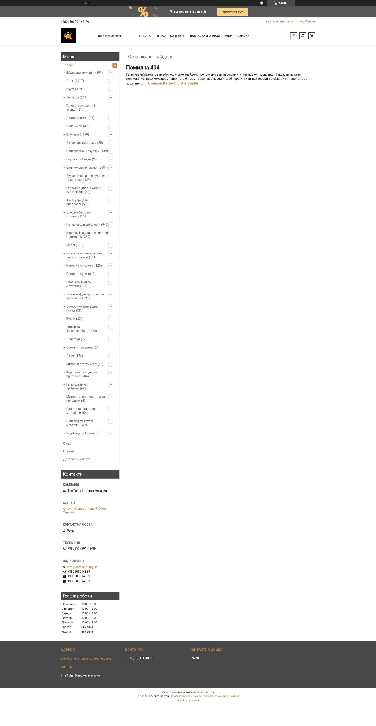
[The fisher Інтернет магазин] (77, 35)
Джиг (70, 355)
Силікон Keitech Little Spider (173, 83)
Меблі (70, 245)
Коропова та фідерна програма (81, 374)
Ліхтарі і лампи (76, 118)
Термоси (72, 97)
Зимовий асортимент (81, 364)
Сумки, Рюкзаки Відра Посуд (82, 308)
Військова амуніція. (80, 72)
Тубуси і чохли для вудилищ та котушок (86, 177)
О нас (161, 35)
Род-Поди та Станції (81, 433)
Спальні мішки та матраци (78, 284)
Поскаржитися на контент (188, 696)
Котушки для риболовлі (83, 224)
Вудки (70, 318)
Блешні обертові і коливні (78, 214)
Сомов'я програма (79, 347)
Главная (146, 35)
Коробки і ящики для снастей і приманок (87, 235)
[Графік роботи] (293, 35)
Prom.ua (209, 692)
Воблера (72, 134)
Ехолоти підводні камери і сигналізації (85, 190)
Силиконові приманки (81, 167)
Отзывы (68, 451)
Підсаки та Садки (78, 159)
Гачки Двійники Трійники (77, 386)
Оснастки (73, 339)
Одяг (70, 81)
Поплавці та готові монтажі (79, 423)
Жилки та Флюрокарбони (77, 329)
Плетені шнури (76, 274)
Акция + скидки (237, 35)
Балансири (74, 126)
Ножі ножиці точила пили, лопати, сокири (84, 255)
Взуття (71, 89)
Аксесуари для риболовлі (77, 202)
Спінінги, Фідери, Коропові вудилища (85, 296)
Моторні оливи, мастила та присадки (85, 398)
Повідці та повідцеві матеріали (81, 411)
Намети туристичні (79, 265)
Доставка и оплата (205, 35)
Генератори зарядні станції (80, 107)
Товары (68, 65)
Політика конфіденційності (223, 696)
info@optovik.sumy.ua (82, 567)
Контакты (177, 35)
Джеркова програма (81, 142)
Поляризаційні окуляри (82, 151)
